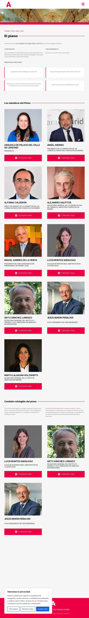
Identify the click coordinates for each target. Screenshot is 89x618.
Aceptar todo (42, 609)
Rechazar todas (28, 609)
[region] (28, 601)
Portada (7, 31)
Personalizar (13, 609)
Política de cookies (61, 609)
